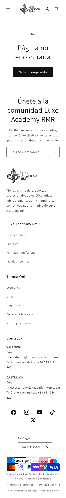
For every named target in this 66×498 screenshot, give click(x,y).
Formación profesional (21, 252)
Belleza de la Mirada (19, 314)
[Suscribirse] (54, 152)
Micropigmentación (19, 323)
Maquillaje (13, 305)
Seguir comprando (33, 72)
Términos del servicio (49, 484)
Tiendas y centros (18, 261)
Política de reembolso (21, 484)
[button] (8, 8)
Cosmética (13, 287)
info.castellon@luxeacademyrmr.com (33, 387)
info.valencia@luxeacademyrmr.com (32, 357)
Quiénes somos (16, 235)
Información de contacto (23, 490)
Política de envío (50, 490)
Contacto (12, 244)
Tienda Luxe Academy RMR (29, 473)
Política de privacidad (39, 478)
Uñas (9, 296)
